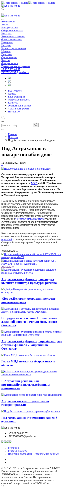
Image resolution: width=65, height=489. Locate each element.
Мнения (5, 51)
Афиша (5, 24)
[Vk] (9, 85)
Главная (12, 134)
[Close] (2, 19)
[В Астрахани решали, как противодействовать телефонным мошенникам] (32, 374)
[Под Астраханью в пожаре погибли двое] (25, 168)
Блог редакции (9, 27)
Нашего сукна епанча (13, 48)
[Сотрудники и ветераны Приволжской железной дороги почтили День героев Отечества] (32, 311)
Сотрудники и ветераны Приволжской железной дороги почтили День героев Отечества (29, 321)
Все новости (8, 21)
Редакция (13, 447)
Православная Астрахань (15, 66)
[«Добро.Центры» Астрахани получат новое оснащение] (32, 292)
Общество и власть (12, 30)
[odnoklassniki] (9, 81)
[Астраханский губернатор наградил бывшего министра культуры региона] (32, 272)
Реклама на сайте (18, 450)
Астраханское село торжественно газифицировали (25, 402)
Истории (6, 45)
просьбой (6, 239)
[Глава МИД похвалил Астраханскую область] (28, 355)
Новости (13, 137)
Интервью (7, 42)
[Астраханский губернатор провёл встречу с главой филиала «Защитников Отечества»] (32, 334)
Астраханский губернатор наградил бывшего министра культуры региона (29, 281)
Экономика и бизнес (13, 36)
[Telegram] (9, 78)
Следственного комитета (29, 218)
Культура (6, 33)
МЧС (34, 183)
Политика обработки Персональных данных (33, 453)
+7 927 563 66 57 (10, 69)
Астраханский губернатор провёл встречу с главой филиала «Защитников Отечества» (31, 345)
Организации (9, 57)
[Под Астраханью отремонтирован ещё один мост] (30, 411)
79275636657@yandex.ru (15, 72)
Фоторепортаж (9, 63)
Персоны (6, 54)
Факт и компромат (11, 39)
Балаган (5, 60)
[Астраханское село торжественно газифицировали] (31, 394)
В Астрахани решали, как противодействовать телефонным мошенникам (25, 384)
